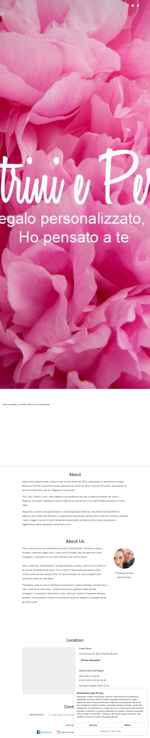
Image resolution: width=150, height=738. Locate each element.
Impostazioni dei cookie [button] (110, 731)
